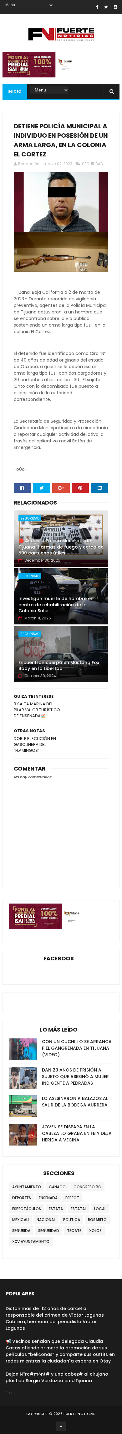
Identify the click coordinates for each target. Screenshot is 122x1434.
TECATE (74, 1230)
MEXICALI (20, 1219)
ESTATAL (78, 1208)
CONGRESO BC (87, 1187)
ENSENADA (48, 1197)
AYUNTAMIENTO (26, 1187)
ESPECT (72, 1197)
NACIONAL (46, 1219)
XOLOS (95, 1230)
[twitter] (106, 7)
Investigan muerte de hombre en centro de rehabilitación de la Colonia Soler (56, 604)
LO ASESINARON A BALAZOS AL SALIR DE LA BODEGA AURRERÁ (75, 1101)
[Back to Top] (61, 1426)
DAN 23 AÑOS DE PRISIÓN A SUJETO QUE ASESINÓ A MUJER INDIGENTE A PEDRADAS (75, 1076)
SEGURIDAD (92, 163)
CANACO (57, 1187)
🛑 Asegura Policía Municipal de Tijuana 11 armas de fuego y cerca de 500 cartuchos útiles (61, 547)
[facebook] (97, 7)
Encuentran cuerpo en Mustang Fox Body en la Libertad (58, 665)
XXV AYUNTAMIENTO (30, 1241)
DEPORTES (21, 1197)
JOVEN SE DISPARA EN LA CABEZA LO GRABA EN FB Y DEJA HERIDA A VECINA (77, 1133)
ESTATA (56, 1208)
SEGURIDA (21, 1230)
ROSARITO (97, 1219)
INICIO (15, 91)
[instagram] (115, 7)
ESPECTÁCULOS (26, 1208)
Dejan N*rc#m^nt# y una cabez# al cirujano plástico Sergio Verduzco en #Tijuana (57, 1377)
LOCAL (100, 1208)
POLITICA (71, 1219)
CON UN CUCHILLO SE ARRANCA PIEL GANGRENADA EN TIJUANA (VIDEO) (77, 1048)
